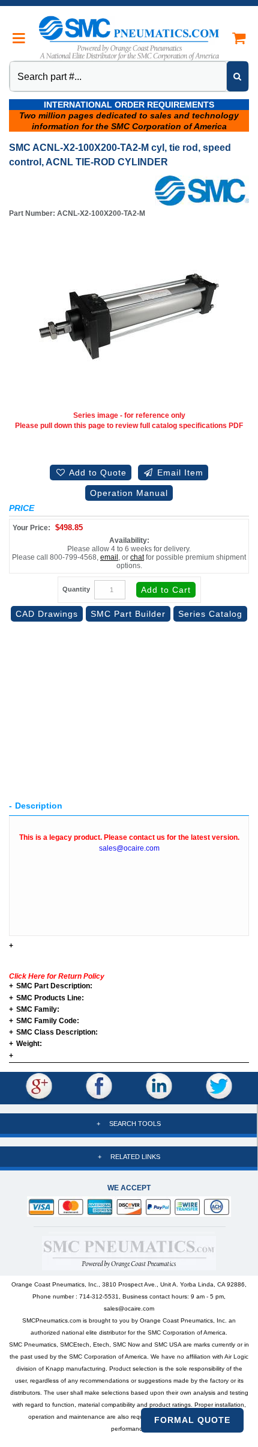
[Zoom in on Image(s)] (129, 317)
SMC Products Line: (46, 998)
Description (38, 805)
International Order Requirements (129, 104)
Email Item (178, 472)
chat (137, 557)
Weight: (25, 1043)
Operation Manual (129, 493)
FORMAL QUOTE (192, 1420)
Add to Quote (97, 472)
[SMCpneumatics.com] (129, 38)
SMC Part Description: (50, 986)
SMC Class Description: (53, 1032)
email (109, 557)
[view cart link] (238, 38)
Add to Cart (166, 590)
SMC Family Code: (44, 1021)
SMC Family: (34, 1009)
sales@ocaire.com (129, 848)
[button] (19, 38)
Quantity (76, 589)
